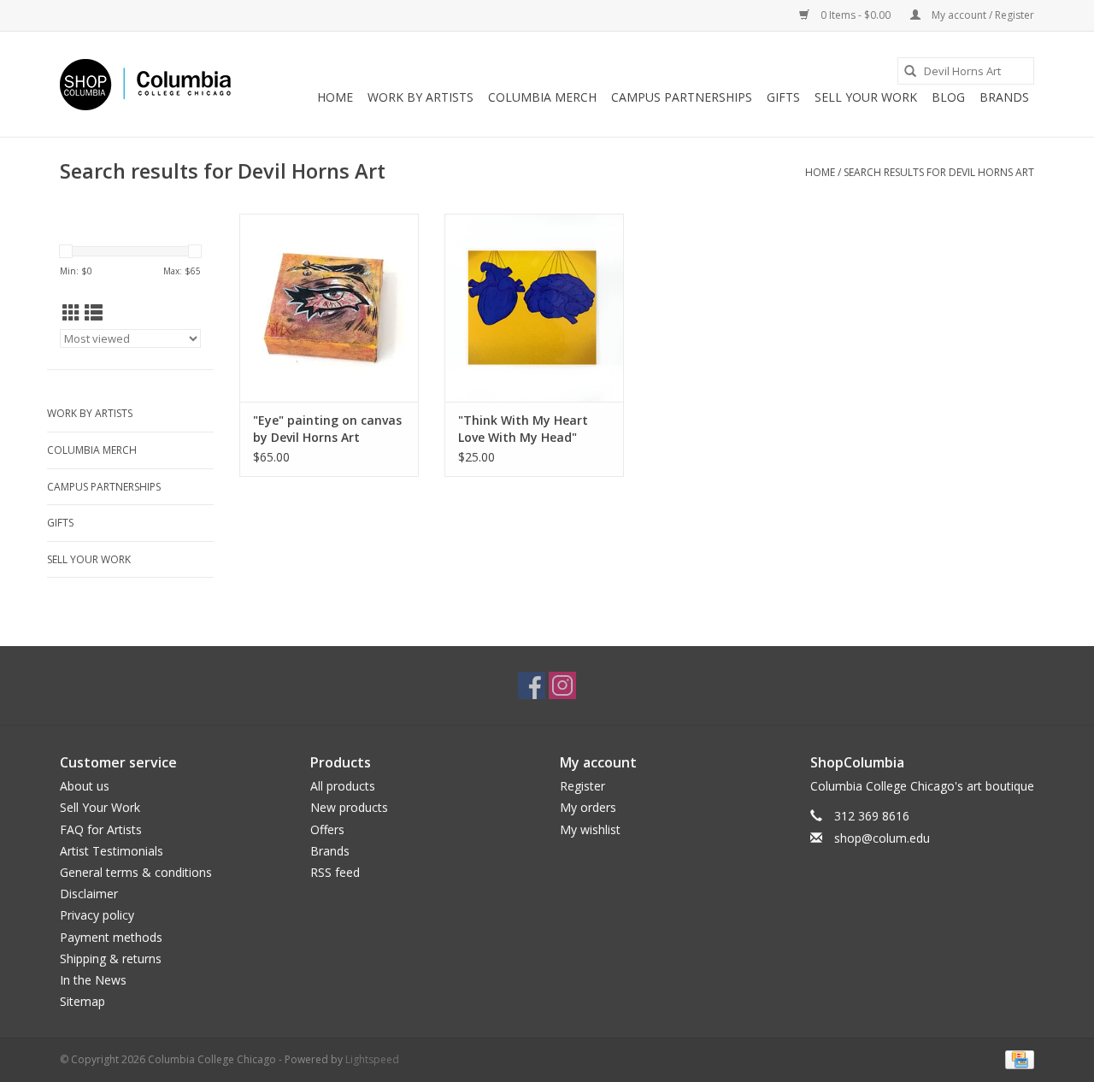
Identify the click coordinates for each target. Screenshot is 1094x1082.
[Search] (910, 71)
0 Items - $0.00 (855, 15)
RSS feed (335, 872)
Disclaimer (89, 893)
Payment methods (111, 937)
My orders (588, 807)
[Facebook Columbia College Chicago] (531, 685)
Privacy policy (97, 915)
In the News (93, 980)
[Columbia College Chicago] (145, 84)
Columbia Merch (542, 97)
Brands (1004, 97)
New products (349, 807)
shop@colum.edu (882, 838)
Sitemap (82, 1001)
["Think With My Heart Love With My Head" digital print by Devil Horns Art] (534, 308)
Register (582, 786)
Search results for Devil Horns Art (939, 172)
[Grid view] (71, 313)
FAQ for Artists (101, 829)
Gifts (783, 97)
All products (342, 786)
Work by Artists (420, 97)
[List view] (94, 313)
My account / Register (981, 15)
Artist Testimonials (111, 851)
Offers (327, 829)
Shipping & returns (111, 958)
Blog (948, 97)
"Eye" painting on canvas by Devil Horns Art (327, 428)
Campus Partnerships (681, 97)
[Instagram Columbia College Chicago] (562, 685)
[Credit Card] (1016, 1058)
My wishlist (590, 829)
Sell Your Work (866, 97)
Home (335, 97)
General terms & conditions (136, 872)
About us (84, 786)
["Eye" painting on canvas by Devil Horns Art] (329, 308)
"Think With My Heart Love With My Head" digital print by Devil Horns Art (523, 429)
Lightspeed (372, 1059)
